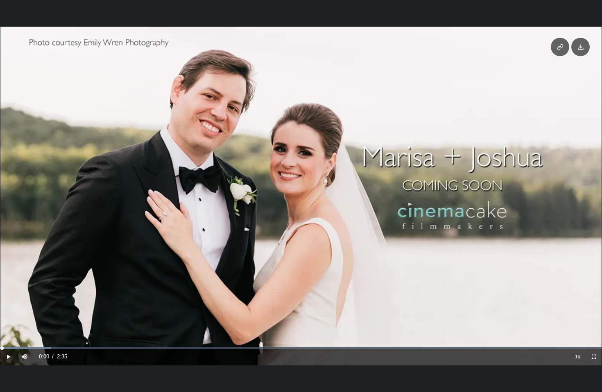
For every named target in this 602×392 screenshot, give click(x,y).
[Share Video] (560, 47)
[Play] (8, 357)
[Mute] (24, 357)
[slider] (301, 348)
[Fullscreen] (594, 357)
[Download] (580, 47)
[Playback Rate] (577, 357)
